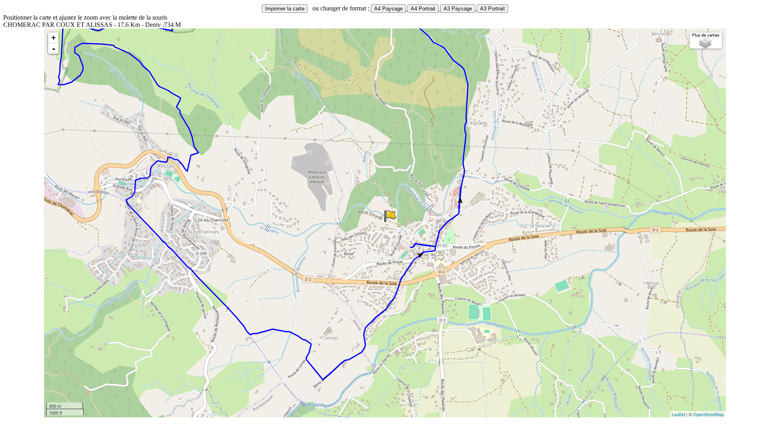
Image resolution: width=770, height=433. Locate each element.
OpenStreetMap (708, 414)
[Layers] (706, 40)
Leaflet (678, 414)
